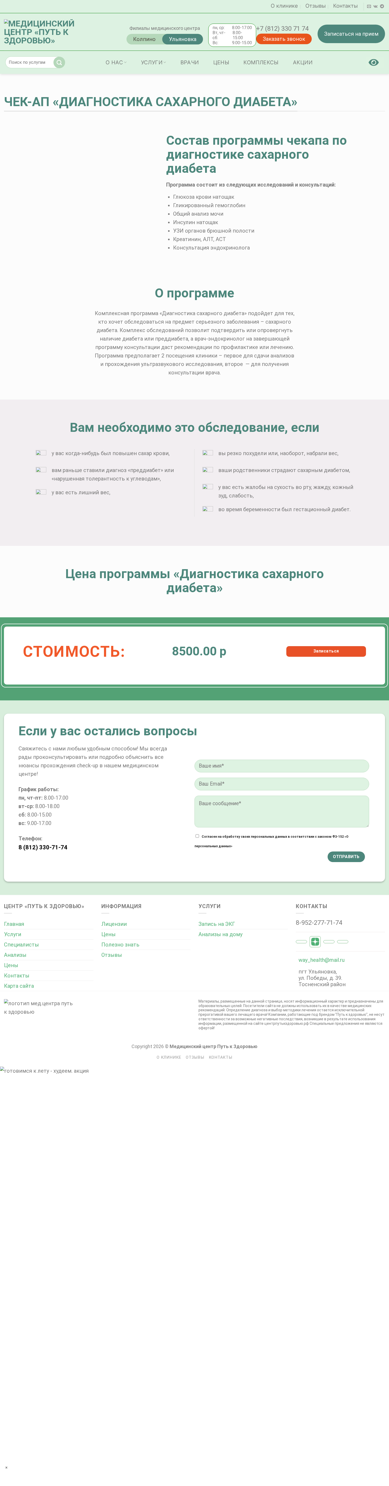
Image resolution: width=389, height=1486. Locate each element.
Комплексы (261, 62)
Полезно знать (120, 944)
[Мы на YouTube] (24, 867)
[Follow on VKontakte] (375, 6)
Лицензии (114, 924)
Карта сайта (19, 986)
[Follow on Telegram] (382, 6)
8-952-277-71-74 (319, 922)
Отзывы (315, 6)
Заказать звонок (284, 39)
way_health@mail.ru (321, 960)
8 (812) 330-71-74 (43, 847)
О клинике (284, 6)
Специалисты (21, 944)
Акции (303, 62)
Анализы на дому (220, 934)
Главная (14, 924)
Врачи (189, 62)
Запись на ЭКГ (216, 924)
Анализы (15, 955)
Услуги (151, 62)
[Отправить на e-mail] (369, 6)
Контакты (345, 6)
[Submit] (60, 62)
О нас (114, 62)
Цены (221, 62)
